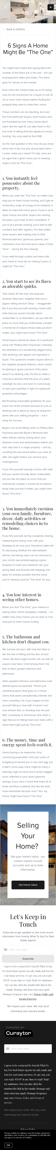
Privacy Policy (28, 1129)
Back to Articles (16, 29)
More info (36, 1137)
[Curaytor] (18, 1036)
